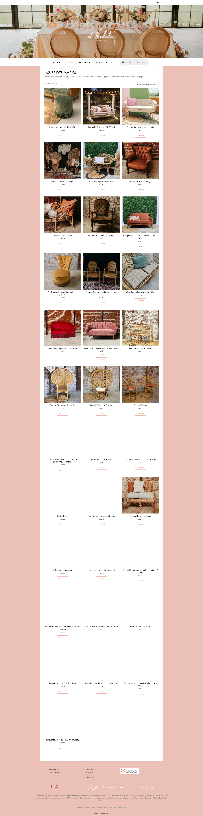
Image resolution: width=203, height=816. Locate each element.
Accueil (56, 62)
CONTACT (98, 62)
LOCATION (68, 62)
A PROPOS (110, 62)
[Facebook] (51, 785)
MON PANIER (84, 62)
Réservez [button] (63, 135)
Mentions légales (108, 807)
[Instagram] (56, 785)
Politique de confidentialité (119, 807)
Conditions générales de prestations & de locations (90, 807)
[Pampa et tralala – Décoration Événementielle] (101, 32)
